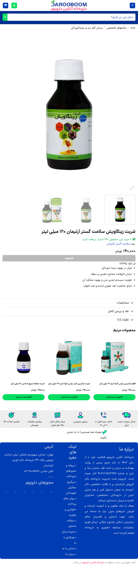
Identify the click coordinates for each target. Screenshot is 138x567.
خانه (132, 28)
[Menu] (132, 5)
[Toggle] (132, 303)
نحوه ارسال (68, 532)
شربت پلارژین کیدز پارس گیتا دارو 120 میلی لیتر (69, 383)
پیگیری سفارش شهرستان (71, 487)
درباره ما (69, 554)
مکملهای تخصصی (117, 28)
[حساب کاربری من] (14, 5)
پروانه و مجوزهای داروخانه (71, 471)
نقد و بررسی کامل (118, 311)
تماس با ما (68, 549)
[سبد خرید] (5, 5)
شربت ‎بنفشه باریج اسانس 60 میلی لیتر (28, 383)
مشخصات (123, 302)
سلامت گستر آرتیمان (118, 244)
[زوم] (131, 189)
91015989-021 (31, 471)
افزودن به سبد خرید (114, 397)
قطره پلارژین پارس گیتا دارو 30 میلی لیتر (117, 383)
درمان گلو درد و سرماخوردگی (87, 28)
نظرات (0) (123, 319)
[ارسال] (5, 17)
